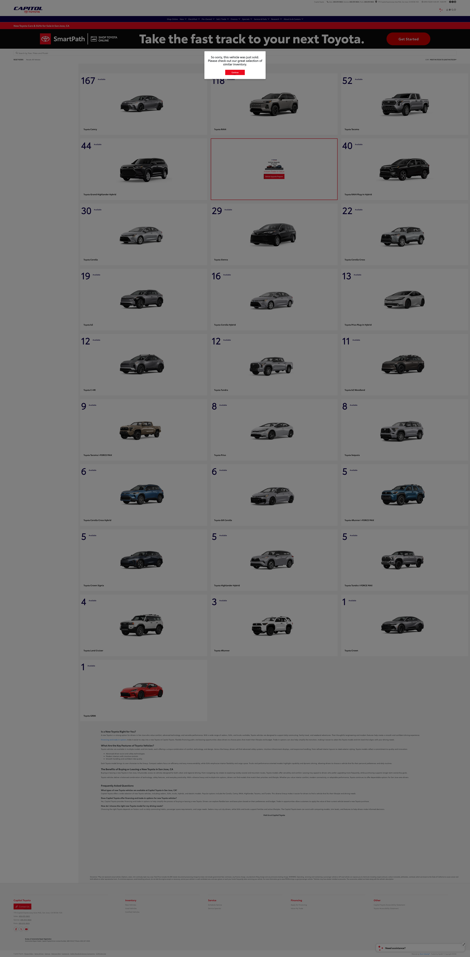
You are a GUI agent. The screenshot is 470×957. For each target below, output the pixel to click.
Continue (235, 72)
